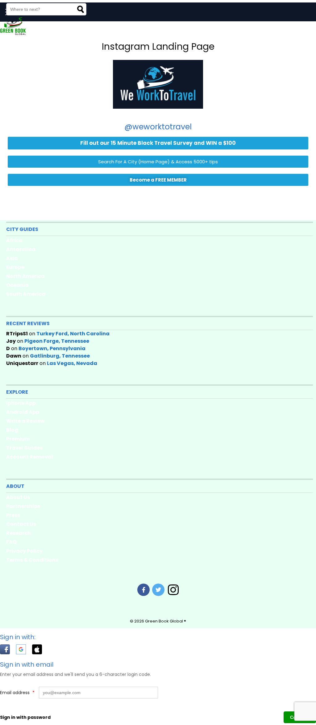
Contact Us (21, 524)
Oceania (17, 285)
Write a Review (25, 421)
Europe (15, 267)
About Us (18, 497)
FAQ (11, 542)
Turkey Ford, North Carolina (73, 333)
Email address (17, 692)
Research (18, 533)
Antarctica (20, 249)
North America (25, 276)
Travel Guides (24, 447)
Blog (12, 430)
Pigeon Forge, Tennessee (56, 341)
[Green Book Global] (13, 34)
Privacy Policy (24, 551)
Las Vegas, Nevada (72, 363)
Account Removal (29, 456)
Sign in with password (25, 717)
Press (13, 515)
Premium (18, 438)
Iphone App (21, 403)
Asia (12, 258)
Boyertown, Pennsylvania (52, 348)
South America (25, 294)
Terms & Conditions (32, 560)
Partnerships (23, 506)
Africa (14, 240)
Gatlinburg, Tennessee (60, 355)
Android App (22, 412)
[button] (8, 650)
